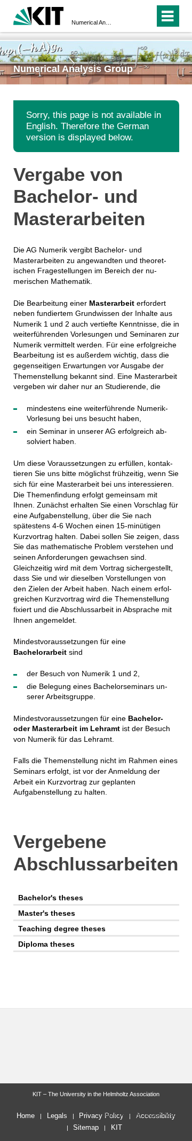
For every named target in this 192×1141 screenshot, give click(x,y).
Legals (57, 1116)
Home (26, 1116)
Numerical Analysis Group (92, 22)
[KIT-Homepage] (38, 14)
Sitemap (86, 1127)
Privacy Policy (101, 1116)
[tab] (96, 898)
